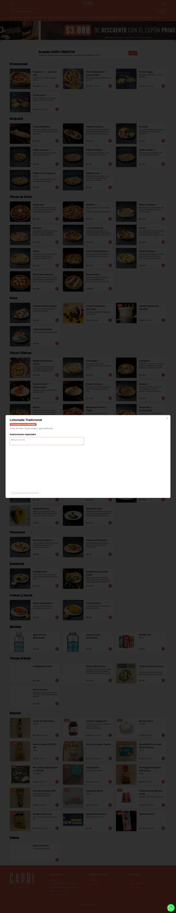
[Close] (167, 418)
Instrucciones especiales (23, 434)
